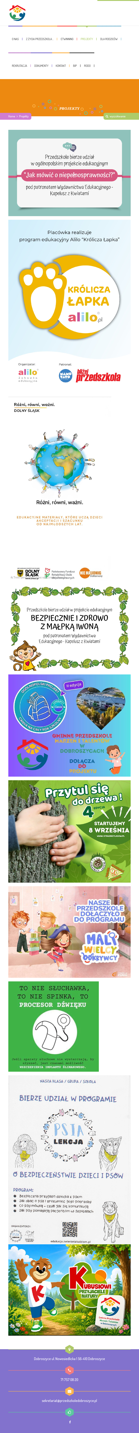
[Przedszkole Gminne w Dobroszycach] (17, 13)
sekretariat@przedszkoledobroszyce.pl (69, 1400)
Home (11, 116)
